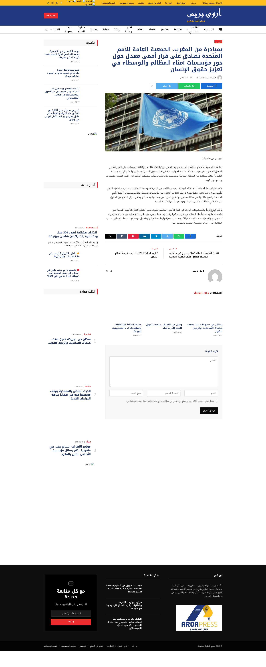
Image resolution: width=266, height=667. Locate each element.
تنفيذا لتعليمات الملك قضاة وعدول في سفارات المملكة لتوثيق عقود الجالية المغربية (194, 255)
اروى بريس (211, 77)
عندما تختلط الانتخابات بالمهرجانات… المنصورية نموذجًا (126, 328)
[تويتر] (233, 182)
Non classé (92, 228)
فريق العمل (180, 3)
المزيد (56, 29)
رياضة (117, 29)
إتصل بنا (168, 3)
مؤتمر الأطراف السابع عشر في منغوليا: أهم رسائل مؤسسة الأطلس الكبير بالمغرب (70, 450)
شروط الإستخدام (108, 3)
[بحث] (46, 29)
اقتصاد (152, 29)
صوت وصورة (68, 29)
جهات (140, 29)
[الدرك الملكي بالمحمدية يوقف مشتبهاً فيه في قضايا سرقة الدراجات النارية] (71, 366)
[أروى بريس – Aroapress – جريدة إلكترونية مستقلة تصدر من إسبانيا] (204, 16)
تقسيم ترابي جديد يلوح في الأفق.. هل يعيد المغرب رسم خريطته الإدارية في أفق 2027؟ (63, 273)
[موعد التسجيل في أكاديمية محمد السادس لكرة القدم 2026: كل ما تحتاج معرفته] (90, 55)
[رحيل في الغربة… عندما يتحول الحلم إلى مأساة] (163, 309)
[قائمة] (220, 29)
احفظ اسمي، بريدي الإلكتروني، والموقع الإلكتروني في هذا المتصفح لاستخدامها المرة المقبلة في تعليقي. (170, 401)
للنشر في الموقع (154, 3)
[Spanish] (90, 4)
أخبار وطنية (128, 29)
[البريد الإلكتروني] (233, 206)
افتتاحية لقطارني (194, 29)
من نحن (192, 3)
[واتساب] (233, 174)
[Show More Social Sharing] (152, 86)
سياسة (177, 29)
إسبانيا (94, 29)
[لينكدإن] (233, 198)
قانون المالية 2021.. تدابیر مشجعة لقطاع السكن (136, 255)
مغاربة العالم (81, 29)
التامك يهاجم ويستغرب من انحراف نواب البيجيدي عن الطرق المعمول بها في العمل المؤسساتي (62, 93)
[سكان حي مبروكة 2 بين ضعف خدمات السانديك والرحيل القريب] (204, 309)
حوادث (88, 386)
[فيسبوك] (233, 167)
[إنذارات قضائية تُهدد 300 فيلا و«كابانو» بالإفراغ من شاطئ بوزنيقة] (71, 208)
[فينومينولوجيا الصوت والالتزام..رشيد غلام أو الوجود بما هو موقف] (90, 74)
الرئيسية (209, 29)
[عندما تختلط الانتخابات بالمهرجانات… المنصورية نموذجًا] (123, 309)
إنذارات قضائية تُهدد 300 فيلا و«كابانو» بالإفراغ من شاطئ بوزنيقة (73, 234)
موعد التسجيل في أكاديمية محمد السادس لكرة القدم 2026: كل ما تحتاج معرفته (61, 54)
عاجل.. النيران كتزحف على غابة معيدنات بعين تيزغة (64, 255)
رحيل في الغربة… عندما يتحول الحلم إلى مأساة (164, 326)
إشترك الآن (50, 15)
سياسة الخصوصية (126, 3)
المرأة (88, 442)
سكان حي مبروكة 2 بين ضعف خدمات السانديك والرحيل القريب (204, 328)
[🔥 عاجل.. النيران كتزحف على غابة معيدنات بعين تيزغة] (90, 258)
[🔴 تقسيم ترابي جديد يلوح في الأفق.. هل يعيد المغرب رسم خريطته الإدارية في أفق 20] (90, 274)
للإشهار (141, 3)
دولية (106, 29)
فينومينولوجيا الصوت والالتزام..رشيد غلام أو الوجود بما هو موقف (63, 73)
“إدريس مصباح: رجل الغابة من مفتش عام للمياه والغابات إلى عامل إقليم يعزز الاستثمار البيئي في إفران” (62, 115)
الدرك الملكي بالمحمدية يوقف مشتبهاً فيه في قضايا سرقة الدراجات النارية (70, 394)
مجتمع (165, 29)
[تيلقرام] (233, 190)
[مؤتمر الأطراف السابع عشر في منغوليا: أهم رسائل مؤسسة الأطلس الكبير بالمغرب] (71, 422)
